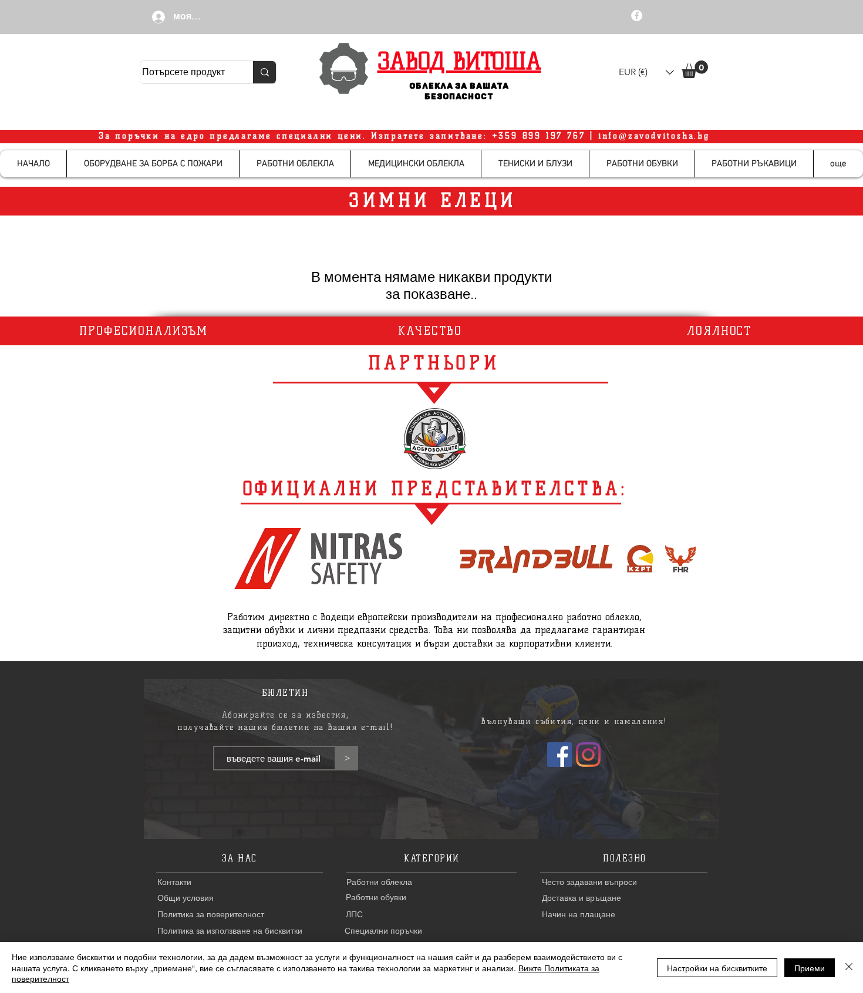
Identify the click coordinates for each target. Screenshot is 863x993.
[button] (646, 72)
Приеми (809, 968)
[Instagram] (588, 754)
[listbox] (646, 72)
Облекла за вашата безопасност (459, 91)
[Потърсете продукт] (264, 72)
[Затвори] (849, 967)
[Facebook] (559, 754)
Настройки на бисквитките (717, 968)
